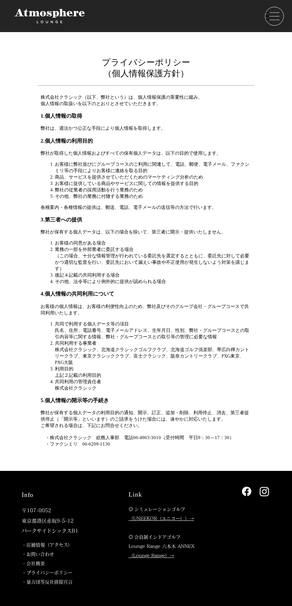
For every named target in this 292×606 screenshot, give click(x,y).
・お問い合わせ (38, 554)
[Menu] (274, 16)
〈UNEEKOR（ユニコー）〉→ (161, 518)
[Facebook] (246, 491)
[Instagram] (264, 491)
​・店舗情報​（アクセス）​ (47, 545)
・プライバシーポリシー (47, 572)
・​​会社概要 (33, 563)
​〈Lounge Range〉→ (151, 555)
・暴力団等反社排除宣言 (47, 582)
